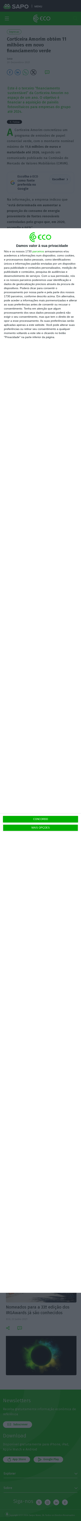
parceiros (38, 251)
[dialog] (40, 760)
